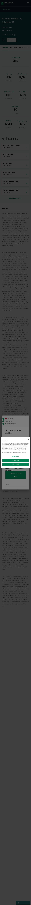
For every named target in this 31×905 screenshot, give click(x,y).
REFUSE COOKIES (15, 460)
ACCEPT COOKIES (15, 464)
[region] (15, 452)
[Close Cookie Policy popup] (28, 439)
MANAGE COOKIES (15, 456)
